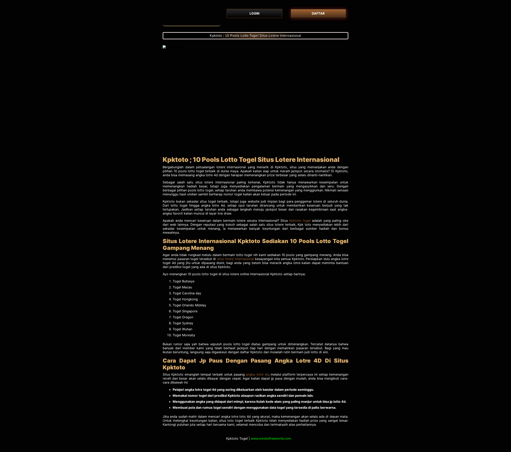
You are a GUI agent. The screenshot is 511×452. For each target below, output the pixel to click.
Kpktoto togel (300, 221)
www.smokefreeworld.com (271, 438)
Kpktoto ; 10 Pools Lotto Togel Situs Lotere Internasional (255, 35)
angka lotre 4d (257, 374)
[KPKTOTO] (192, 16)
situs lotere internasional (235, 259)
